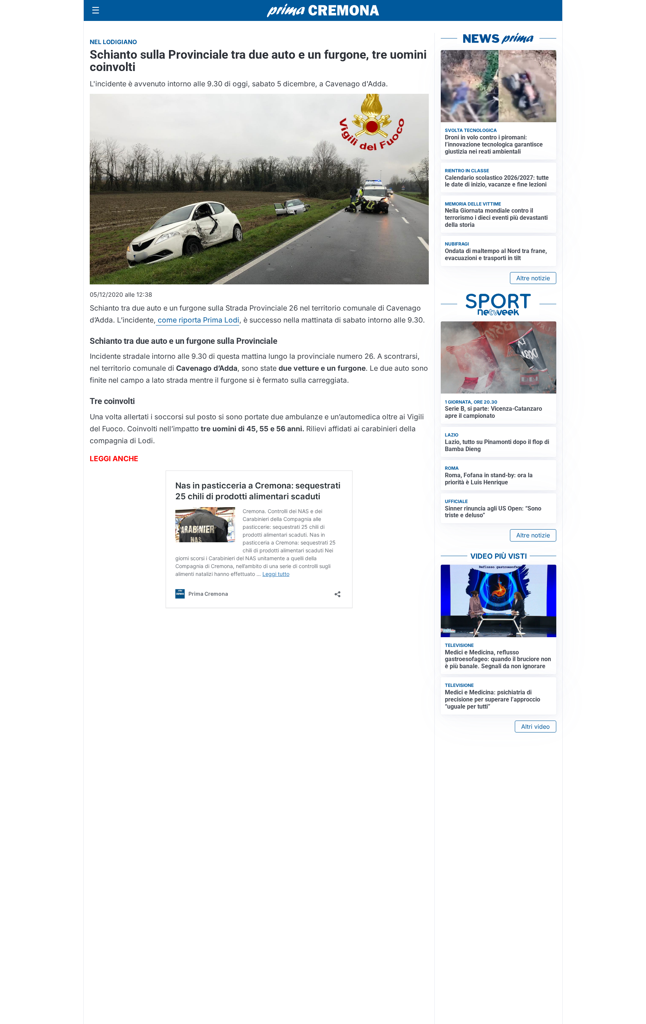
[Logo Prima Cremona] (323, 10)
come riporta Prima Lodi (197, 319)
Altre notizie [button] (533, 278)
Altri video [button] (535, 726)
